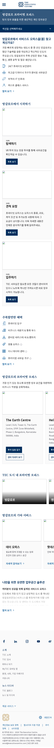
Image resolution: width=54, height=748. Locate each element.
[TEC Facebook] (4, 641)
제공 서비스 (8, 706)
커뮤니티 (6, 678)
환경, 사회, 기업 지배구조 (13, 673)
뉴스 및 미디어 (8, 695)
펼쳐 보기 (7, 91)
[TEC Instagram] (27, 641)
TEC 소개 (6, 654)
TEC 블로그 (7, 690)
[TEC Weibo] (50, 641)
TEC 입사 (6, 659)
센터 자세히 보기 (15, 457)
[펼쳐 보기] (4, 4)
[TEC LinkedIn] (15, 641)
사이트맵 (15, 728)
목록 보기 (12, 161)
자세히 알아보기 (14, 563)
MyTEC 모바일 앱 (10, 668)
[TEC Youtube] (38, 641)
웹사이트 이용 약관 (32, 725)
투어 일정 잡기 (14, 449)
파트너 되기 (7, 664)
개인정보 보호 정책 (10, 725)
